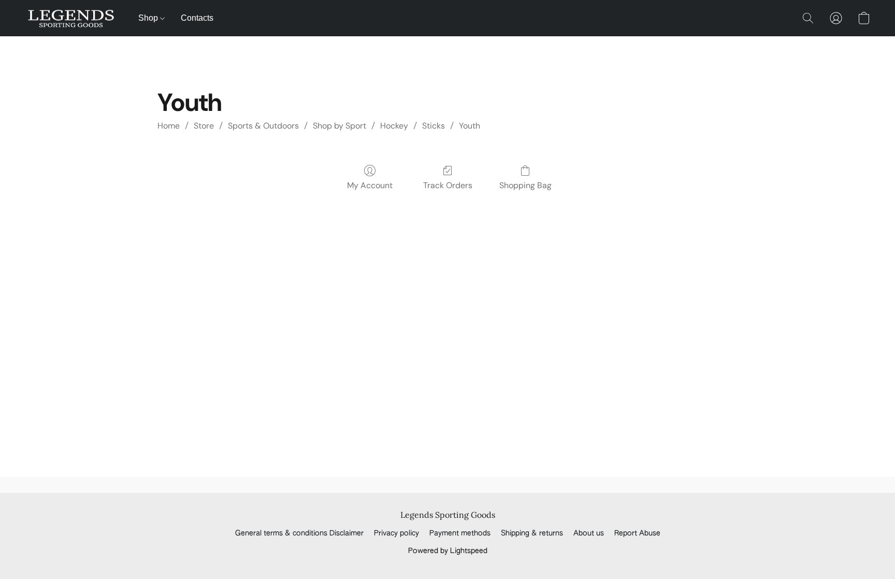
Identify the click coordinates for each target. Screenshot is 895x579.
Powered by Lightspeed (447, 551)
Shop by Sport (339, 125)
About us (588, 533)
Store (204, 125)
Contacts (197, 17)
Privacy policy (396, 533)
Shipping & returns (532, 533)
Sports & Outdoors (263, 125)
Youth (469, 125)
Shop (149, 17)
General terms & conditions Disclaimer (299, 533)
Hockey (394, 125)
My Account (370, 185)
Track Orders (447, 185)
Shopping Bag (525, 185)
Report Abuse (637, 533)
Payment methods (459, 533)
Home (168, 125)
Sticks (433, 125)
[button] (71, 18)
